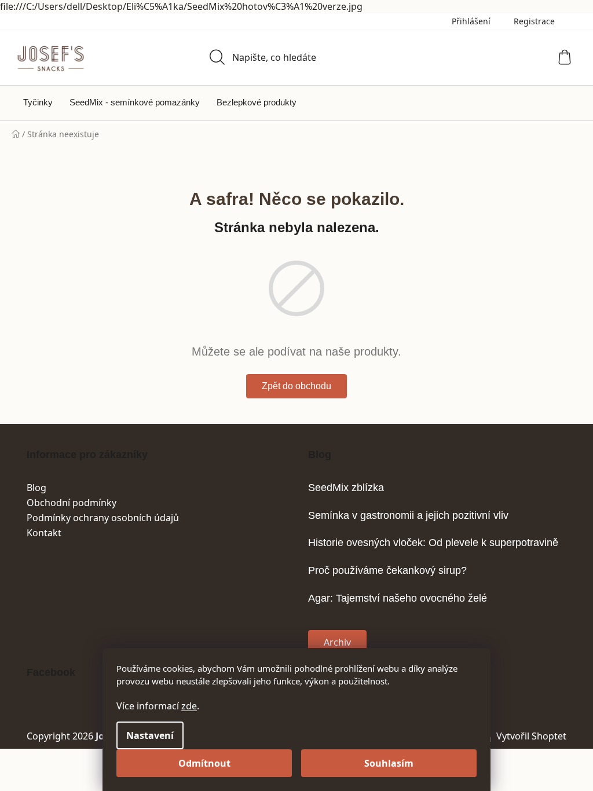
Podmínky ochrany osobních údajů (103, 517)
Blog (36, 487)
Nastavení (150, 735)
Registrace (534, 21)
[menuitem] (38, 102)
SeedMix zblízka (346, 487)
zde (189, 706)
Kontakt (44, 532)
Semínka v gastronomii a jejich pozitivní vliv (408, 515)
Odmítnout (204, 763)
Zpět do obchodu (296, 386)
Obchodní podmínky (71, 502)
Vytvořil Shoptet (531, 736)
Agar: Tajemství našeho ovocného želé (397, 598)
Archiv (337, 642)
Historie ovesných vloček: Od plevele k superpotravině (433, 542)
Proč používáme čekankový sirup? (387, 570)
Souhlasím (388, 763)
